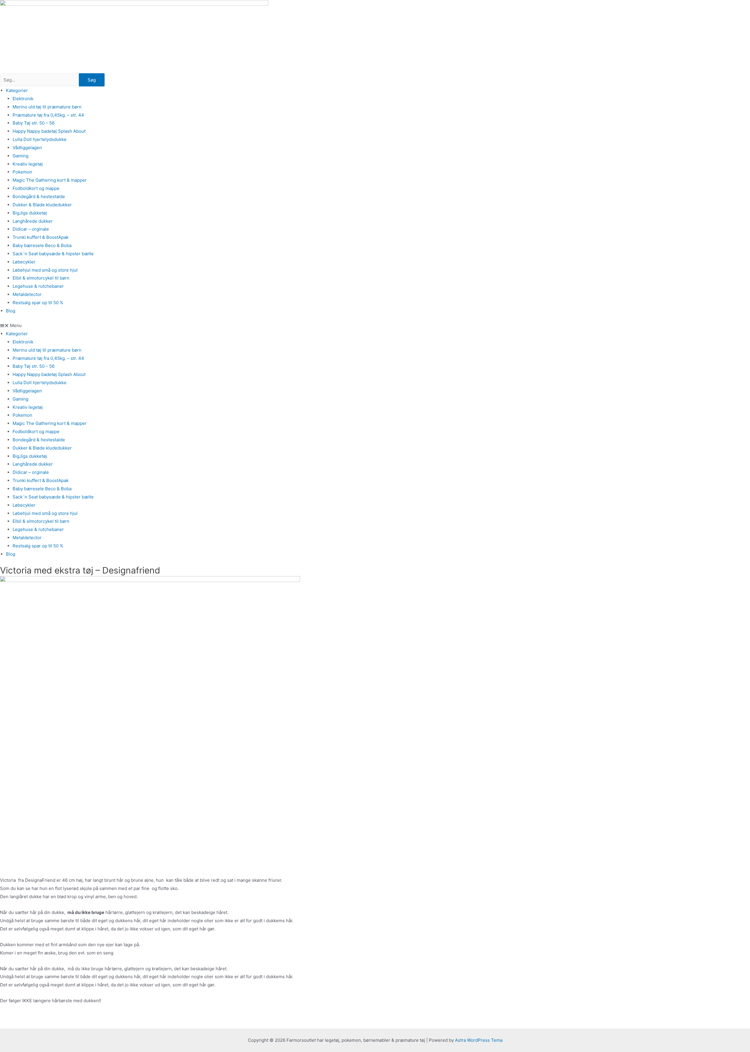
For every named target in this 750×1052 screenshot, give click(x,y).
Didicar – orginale (31, 229)
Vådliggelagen (27, 147)
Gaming (20, 156)
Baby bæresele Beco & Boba (42, 245)
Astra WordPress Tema (478, 1040)
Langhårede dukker (33, 221)
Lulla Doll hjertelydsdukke (40, 139)
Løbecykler (24, 262)
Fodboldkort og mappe (36, 188)
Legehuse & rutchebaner (38, 286)
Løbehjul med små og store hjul (45, 270)
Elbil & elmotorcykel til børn (41, 278)
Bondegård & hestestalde (39, 196)
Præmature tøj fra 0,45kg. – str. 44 (48, 115)
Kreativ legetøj (28, 164)
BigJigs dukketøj (30, 213)
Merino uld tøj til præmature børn (47, 107)
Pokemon (22, 172)
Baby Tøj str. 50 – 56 (33, 123)
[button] (375, 325)
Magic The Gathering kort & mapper (50, 180)
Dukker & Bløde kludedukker (42, 204)
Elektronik (23, 98)
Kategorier (17, 90)
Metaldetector (27, 294)
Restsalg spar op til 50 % (38, 302)
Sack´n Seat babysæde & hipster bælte (53, 253)
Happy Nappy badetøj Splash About (49, 131)
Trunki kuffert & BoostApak (41, 237)
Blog (10, 311)
